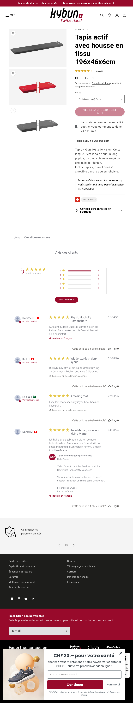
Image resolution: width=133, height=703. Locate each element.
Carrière (72, 571)
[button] (7, 15)
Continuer (75, 684)
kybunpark (73, 582)
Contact (71, 561)
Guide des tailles (18, 561)
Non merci (113, 684)
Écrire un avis (66, 299)
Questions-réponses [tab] (37, 237)
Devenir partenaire (78, 576)
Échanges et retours (20, 571)
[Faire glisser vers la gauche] (59, 545)
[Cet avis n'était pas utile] (115, 348)
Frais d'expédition (101, 83)
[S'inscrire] (66, 631)
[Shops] (109, 15)
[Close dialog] (121, 653)
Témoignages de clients (81, 566)
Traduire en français (62, 338)
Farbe (78, 92)
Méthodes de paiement (22, 582)
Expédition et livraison (22, 566)
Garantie (13, 576)
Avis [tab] (17, 237)
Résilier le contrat (19, 587)
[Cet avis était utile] (109, 348)
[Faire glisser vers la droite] (73, 545)
